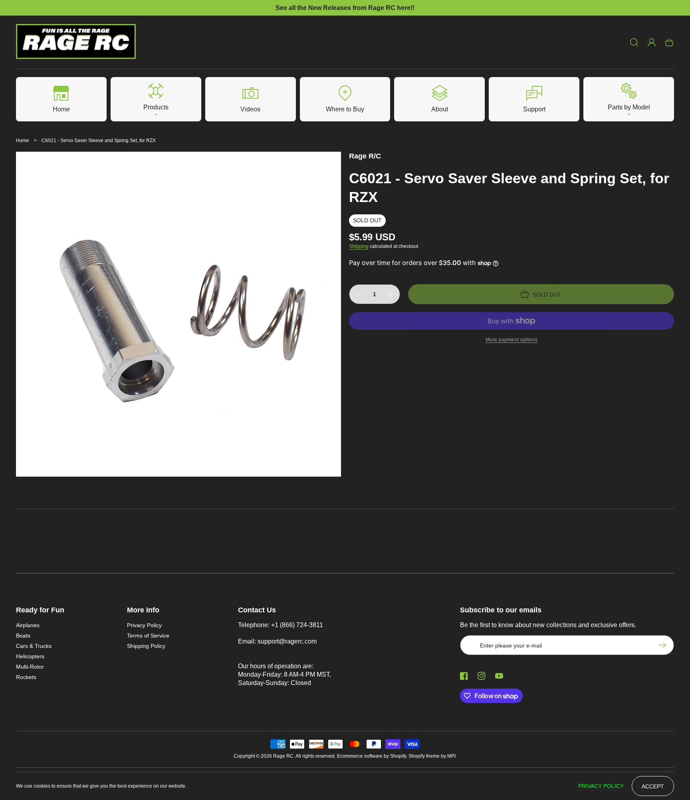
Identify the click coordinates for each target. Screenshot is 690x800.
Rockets (26, 677)
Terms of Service (148, 635)
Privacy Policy (144, 625)
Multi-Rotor (30, 666)
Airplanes (28, 625)
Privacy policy (601, 786)
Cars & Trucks (34, 646)
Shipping (359, 246)
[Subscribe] (664, 645)
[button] (634, 42)
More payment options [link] (512, 340)
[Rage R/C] (76, 42)
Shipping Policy (146, 646)
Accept (653, 786)
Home (22, 140)
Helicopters (30, 656)
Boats (23, 635)
